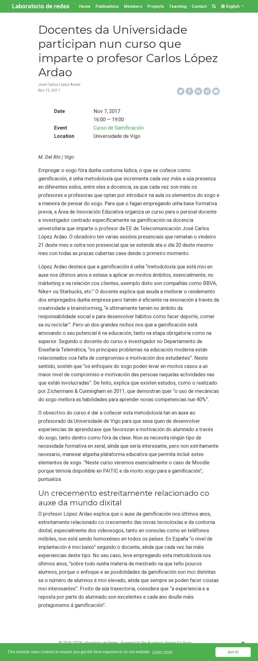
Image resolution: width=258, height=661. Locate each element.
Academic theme (162, 642)
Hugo (187, 642)
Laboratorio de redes (41, 6)
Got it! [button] (233, 652)
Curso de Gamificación (118, 128)
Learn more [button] (162, 652)
